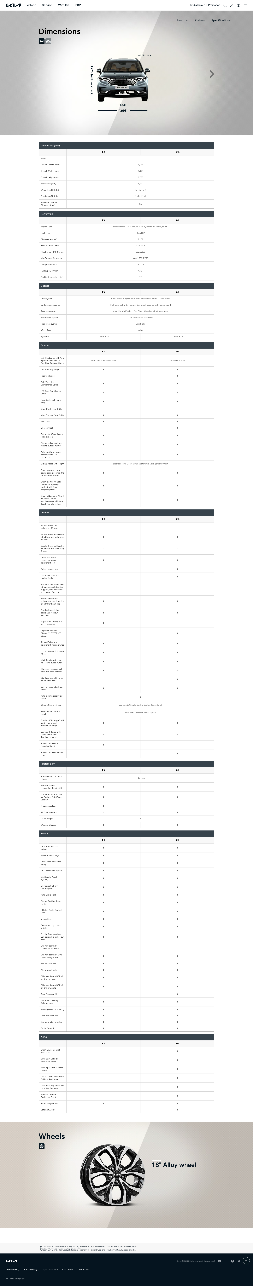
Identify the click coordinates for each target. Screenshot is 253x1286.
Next (212, 74)
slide (42, 41)
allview (48, 41)
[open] (246, 1260)
